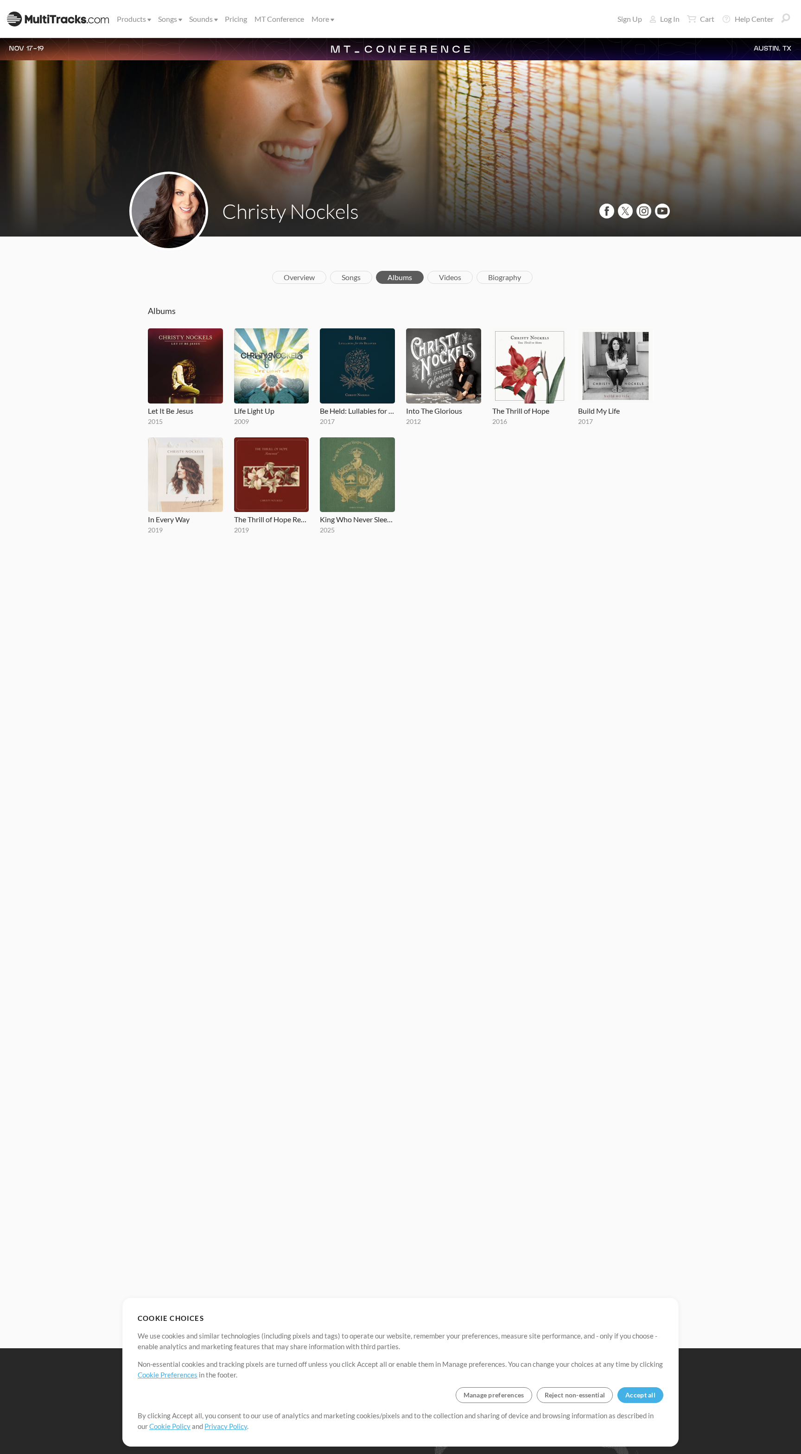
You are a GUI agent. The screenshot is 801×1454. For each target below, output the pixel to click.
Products (131, 18)
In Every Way (169, 519)
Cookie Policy (170, 1426)
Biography (504, 277)
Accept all (640, 1395)
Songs (167, 18)
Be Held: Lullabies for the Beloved (357, 410)
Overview (299, 277)
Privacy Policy (225, 1426)
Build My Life (599, 410)
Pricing (236, 18)
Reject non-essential (575, 1395)
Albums (400, 277)
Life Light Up (254, 410)
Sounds (201, 18)
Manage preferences (494, 1395)
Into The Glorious (434, 410)
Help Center (754, 18)
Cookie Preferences (167, 1375)
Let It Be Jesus (170, 410)
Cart (707, 18)
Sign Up (629, 18)
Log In (670, 18)
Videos (450, 277)
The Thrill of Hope (520, 410)
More (320, 18)
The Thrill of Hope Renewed (271, 519)
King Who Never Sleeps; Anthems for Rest (357, 519)
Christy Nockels (290, 211)
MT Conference (279, 18)
